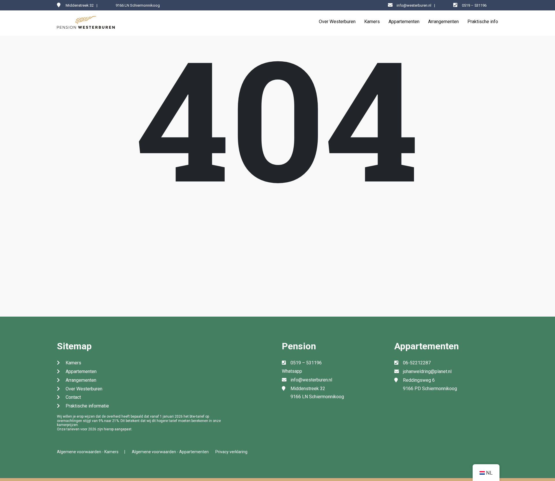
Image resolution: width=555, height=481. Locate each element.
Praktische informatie (87, 406)
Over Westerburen (337, 21)
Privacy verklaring (231, 451)
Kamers (372, 21)
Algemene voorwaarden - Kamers (88, 451)
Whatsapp (292, 371)
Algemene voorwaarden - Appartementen (170, 451)
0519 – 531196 (474, 5)
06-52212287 (417, 363)
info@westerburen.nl (414, 5)
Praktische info (482, 21)
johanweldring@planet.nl (427, 371)
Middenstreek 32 (308, 388)
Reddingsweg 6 (419, 380)
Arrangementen (443, 21)
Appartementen (403, 21)
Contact (73, 397)
